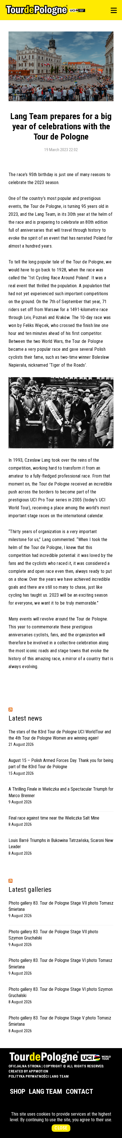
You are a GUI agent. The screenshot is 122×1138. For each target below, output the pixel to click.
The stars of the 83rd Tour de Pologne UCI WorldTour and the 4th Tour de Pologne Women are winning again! (60, 735)
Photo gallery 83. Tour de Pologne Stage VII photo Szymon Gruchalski (53, 935)
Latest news (25, 718)
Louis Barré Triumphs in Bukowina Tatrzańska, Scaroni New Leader (61, 843)
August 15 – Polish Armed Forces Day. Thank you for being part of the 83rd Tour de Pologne (61, 763)
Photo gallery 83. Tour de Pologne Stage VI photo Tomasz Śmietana (60, 963)
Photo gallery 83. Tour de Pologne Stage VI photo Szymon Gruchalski (61, 992)
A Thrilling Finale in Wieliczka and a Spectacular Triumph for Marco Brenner (61, 792)
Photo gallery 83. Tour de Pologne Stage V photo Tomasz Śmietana (60, 1021)
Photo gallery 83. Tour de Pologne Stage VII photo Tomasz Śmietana (61, 906)
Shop (17, 1091)
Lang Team (45, 1091)
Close (61, 1128)
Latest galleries (30, 890)
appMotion (38, 1071)
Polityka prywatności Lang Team (39, 1076)
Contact (79, 1091)
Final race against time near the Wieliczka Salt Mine (54, 818)
